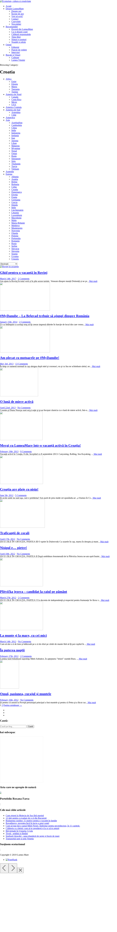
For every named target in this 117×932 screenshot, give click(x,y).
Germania (15, 200)
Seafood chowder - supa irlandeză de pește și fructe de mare (32, 836)
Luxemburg (16, 215)
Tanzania (15, 89)
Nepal (14, 151)
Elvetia (14, 194)
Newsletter (16, 24)
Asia (8, 120)
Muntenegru (16, 228)
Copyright (16, 21)
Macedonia (16, 218)
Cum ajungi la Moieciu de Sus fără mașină (25, 815)
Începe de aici (17, 14)
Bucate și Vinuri (13, 55)
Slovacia (15, 248)
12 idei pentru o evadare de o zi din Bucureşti (26, 818)
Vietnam (15, 169)
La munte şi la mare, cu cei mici (23, 635)
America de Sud (13, 110)
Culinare (15, 57)
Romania (15, 241)
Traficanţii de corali (14, 533)
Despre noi (16, 11)
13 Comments (21, 364)
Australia (10, 171)
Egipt (13, 81)
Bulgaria (15, 184)
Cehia (14, 187)
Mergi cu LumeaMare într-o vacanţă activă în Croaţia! (40, 445)
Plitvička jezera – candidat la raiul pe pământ (33, 591)
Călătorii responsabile (21, 34)
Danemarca (16, 192)
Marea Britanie (18, 223)
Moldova (15, 225)
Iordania (15, 135)
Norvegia (15, 230)
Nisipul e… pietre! (13, 548)
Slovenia (15, 251)
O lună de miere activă (16, 401)
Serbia (14, 246)
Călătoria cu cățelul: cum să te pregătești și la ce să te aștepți (32, 828)
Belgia (14, 182)
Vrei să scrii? (17, 16)
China (14, 128)
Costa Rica (16, 99)
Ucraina (15, 256)
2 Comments (23, 278)
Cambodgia (16, 125)
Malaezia (15, 146)
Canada (14, 97)
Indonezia (15, 133)
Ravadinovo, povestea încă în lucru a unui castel (27, 823)
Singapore (16, 158)
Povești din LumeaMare (22, 29)
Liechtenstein (17, 210)
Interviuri (15, 52)
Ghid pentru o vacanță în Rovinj (23, 272)
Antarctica (10, 117)
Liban (14, 143)
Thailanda (15, 164)
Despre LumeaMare (15, 8)
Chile (13, 115)
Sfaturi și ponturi (18, 39)
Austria (14, 179)
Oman (14, 153)
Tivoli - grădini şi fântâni (17, 833)
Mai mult (93, 281)
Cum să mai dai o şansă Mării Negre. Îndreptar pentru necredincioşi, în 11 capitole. (43, 826)
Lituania (15, 212)
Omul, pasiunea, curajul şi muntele (25, 694)
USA (13, 104)
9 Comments (26, 451)
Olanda (14, 233)
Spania (14, 254)
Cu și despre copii (19, 32)
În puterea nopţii (12, 650)
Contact (14, 19)
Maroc (14, 86)
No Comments (24, 407)
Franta (14, 197)
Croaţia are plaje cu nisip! (19, 489)
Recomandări (12, 26)
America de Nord (13, 94)
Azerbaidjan (16, 122)
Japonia (14, 140)
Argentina (15, 112)
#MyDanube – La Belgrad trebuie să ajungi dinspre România (44, 316)
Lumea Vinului (18, 60)
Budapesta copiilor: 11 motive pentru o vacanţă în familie (31, 820)
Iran (13, 138)
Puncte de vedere (19, 50)
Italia (13, 207)
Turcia (14, 166)
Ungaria (15, 259)
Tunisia (14, 92)
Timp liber (16, 37)
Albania (15, 176)
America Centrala (14, 107)
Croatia (14, 189)
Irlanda (14, 205)
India (13, 130)
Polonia (14, 236)
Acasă (8, 6)
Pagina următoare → (12, 705)
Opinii (8, 44)
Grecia (14, 202)
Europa (9, 174)
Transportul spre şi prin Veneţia (20, 838)
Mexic (14, 102)
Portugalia (16, 238)
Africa (8, 79)
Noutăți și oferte (18, 42)
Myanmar (15, 148)
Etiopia (14, 84)
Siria (13, 161)
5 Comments (21, 495)
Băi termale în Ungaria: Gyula (19, 831)
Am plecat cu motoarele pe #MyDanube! (29, 358)
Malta (14, 220)
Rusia (14, 156)
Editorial (15, 47)
